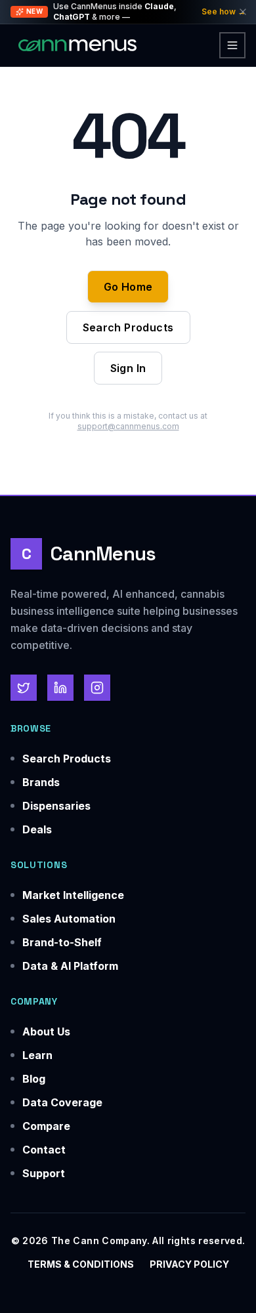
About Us (46, 1031)
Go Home (128, 286)
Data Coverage (62, 1102)
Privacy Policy (189, 1264)
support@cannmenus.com (128, 426)
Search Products (128, 327)
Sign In (128, 368)
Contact (44, 1149)
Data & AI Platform (70, 965)
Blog (33, 1078)
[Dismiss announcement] (243, 12)
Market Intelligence (73, 895)
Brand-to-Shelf (62, 942)
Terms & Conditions (81, 1264)
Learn (37, 1055)
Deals (37, 829)
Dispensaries (56, 805)
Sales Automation (69, 918)
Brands (41, 782)
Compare (46, 1126)
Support (43, 1173)
